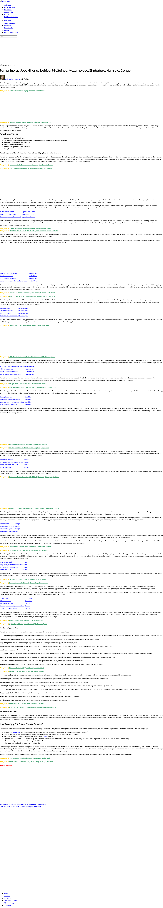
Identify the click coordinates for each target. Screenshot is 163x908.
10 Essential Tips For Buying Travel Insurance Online (27, 91)
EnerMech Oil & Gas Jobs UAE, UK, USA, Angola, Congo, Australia (31, 762)
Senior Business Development (10, 374)
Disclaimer (8, 898)
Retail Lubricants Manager (9, 372)
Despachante (5, 308)
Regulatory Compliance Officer (11, 565)
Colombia (28, 598)
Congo (17, 524)
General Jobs (8, 12)
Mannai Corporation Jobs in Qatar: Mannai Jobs (26, 620)
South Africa (33, 273)
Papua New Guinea (28, 212)
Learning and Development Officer (12, 402)
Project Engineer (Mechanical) (10, 217)
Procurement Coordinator (9, 567)
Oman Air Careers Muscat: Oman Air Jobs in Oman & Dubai (30, 229)
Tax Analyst (4, 598)
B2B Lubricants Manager (8, 405)
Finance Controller (6, 562)
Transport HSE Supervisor (9, 608)
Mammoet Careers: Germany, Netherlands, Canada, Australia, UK (33, 293)
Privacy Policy (9, 903)
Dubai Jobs (8, 10)
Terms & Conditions (11, 901)
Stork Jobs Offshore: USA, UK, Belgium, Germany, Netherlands (31, 168)
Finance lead (4, 524)
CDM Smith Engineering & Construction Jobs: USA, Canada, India (32, 357)
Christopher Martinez (13, 79)
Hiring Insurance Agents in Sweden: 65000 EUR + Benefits (29, 325)
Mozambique (23, 308)
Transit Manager (6, 529)
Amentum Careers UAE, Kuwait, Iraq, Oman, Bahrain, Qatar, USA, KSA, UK (34, 508)
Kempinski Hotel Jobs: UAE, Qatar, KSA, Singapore (23, 804)
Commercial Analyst (7, 212)
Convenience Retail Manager (10, 399)
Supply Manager (6, 397)
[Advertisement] (56, 51)
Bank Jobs (7, 5)
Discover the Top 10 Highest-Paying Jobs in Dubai (26, 668)
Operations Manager (7, 531)
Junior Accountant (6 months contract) (14, 281)
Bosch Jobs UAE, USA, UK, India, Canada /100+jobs (26, 704)
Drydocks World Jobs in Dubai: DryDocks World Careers (28, 444)
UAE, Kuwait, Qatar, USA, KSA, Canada (28, 583)
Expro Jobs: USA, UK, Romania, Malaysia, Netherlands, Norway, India (32, 296)
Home (6, 893)
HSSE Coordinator (6, 313)
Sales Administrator (7, 526)
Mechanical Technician (8, 214)
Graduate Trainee (6, 276)
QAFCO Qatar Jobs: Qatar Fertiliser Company (20, 807)
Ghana (24, 562)
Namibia (28, 397)
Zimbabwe (30, 366)
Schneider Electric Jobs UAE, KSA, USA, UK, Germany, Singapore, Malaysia (34, 477)
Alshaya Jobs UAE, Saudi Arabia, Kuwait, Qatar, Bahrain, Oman (31, 165)
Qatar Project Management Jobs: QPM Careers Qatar (28, 624)
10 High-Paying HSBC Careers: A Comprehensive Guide (28, 384)
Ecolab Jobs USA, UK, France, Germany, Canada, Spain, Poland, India (33, 707)
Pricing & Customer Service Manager (13, 366)
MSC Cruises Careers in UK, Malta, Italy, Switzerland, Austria (30, 547)
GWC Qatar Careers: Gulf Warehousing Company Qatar (29, 448)
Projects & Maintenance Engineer (11, 462)
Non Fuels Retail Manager (9, 465)
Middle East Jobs (9, 7)
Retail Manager (5, 467)
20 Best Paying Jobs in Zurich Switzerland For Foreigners (29, 550)
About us (7, 896)
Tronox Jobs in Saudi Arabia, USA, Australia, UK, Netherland (29, 758)
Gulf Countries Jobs (11, 17)
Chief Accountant (6, 369)
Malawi (26, 460)
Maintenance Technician (8, 273)
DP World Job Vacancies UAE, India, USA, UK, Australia (28, 579)
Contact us (8, 905)
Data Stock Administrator (9, 316)
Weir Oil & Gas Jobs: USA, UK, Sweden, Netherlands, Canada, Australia (34, 231)
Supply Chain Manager (8, 278)
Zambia (27, 603)
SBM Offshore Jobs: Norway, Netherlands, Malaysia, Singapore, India (32, 387)
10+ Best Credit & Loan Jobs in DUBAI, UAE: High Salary (27, 671)
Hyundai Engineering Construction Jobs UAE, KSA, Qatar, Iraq (30, 122)
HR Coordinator (5, 601)
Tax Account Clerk (6, 311)
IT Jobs (6, 14)
